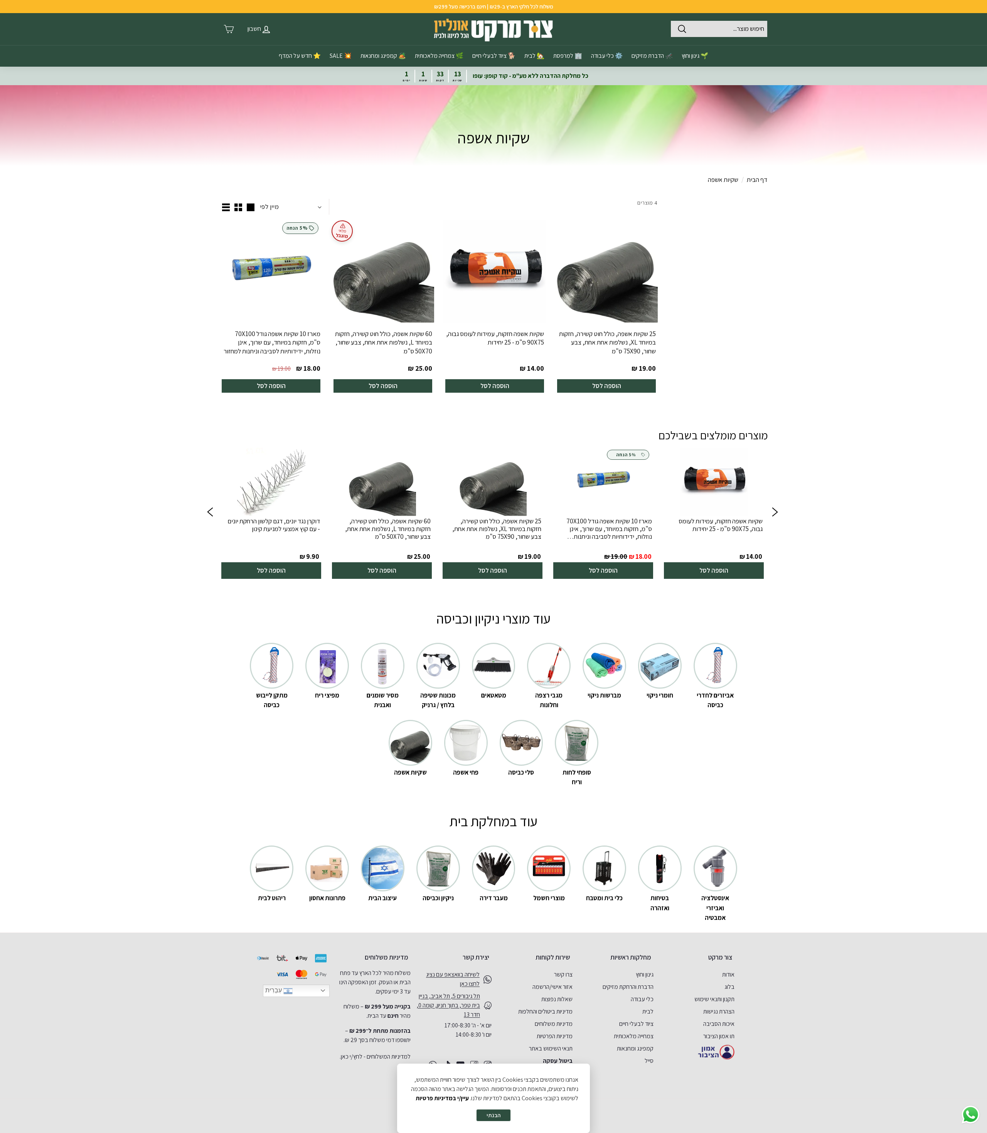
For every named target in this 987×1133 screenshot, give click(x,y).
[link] (714, 513)
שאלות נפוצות (557, 999)
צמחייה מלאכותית (634, 1036)
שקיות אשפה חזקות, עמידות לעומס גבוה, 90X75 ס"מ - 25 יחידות (495, 337)
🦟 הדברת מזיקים (652, 56)
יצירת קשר (476, 957)
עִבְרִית (274, 990)
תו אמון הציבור (718, 1036)
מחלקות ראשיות (630, 957)
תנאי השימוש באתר (551, 1048)
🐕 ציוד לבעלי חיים (493, 56)
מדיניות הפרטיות (555, 1036)
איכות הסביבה (718, 1024)
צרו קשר (563, 974)
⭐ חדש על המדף (300, 56)
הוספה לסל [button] (713, 570)
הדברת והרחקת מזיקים (628, 987)
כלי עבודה (642, 999)
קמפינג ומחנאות (635, 1048)
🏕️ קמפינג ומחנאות (383, 56)
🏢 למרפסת (567, 56)
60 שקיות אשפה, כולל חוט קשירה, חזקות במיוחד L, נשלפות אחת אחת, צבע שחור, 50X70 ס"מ (383, 342)
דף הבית (757, 179)
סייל (649, 1061)
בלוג (729, 987)
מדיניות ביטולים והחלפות (545, 1011)
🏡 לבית (534, 56)
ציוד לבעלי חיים (636, 1024)
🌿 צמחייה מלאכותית (439, 56)
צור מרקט (720, 957)
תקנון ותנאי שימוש (714, 999)
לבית (648, 1011)
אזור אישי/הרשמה (552, 987)
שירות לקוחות (553, 957)
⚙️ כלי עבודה (607, 56)
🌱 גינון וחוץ (695, 56)
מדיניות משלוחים (554, 1024)
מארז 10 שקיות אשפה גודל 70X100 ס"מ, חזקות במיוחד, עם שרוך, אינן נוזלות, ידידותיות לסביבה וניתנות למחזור (272, 342)
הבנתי (493, 1115)
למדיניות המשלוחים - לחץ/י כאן (376, 1056)
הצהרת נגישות (718, 1011)
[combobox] (719, 29)
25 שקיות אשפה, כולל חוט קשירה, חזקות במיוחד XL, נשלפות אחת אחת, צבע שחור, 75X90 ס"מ (607, 342)
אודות (728, 974)
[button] (210, 513)
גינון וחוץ (645, 974)
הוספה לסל (606, 386)
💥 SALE (341, 56)
